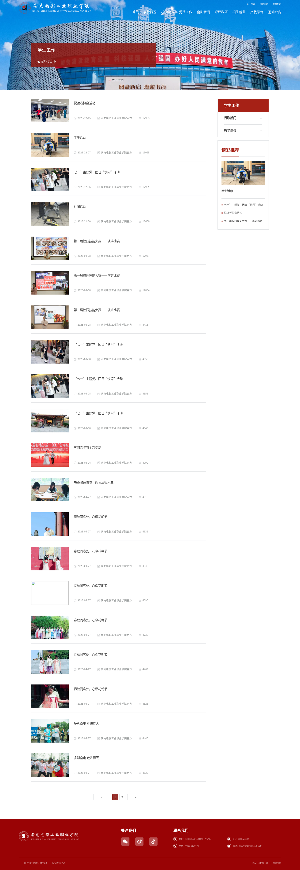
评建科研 (221, 12)
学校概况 (150, 12)
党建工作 (185, 12)
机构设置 (167, 12)
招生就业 (239, 12)
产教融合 (256, 12)
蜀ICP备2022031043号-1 (35, 863)
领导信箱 (264, 4)
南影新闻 (203, 12)
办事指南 (277, 4)
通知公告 (274, 12)
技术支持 (277, 863)
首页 (135, 12)
